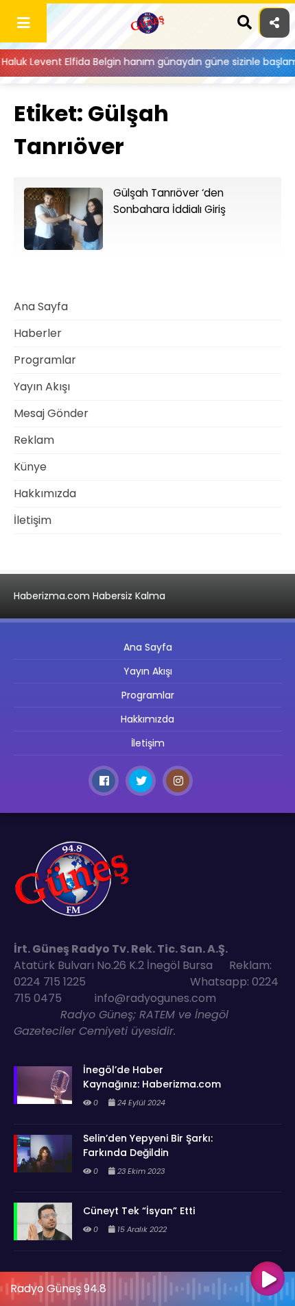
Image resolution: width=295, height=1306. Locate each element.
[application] (147, 1285)
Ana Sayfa (41, 306)
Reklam (34, 440)
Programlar (45, 360)
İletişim (32, 520)
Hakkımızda (45, 493)
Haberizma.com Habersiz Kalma (89, 596)
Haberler (38, 333)
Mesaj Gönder (51, 413)
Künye (30, 467)
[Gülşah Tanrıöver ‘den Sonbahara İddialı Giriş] (63, 246)
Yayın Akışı (42, 386)
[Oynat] (267, 1279)
